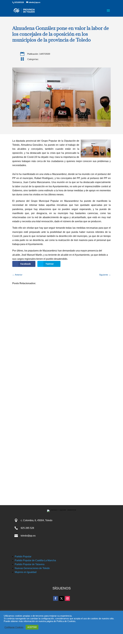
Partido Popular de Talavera (29, 564)
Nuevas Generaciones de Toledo (32, 568)
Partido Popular (23, 556)
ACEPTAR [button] (32, 627)
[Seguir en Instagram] (67, 598)
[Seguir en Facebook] (55, 598)
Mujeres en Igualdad (25, 572)
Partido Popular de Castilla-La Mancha (35, 560)
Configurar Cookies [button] (13, 627)
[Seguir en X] (61, 598)
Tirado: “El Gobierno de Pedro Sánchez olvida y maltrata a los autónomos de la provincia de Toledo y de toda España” (54, 447)
